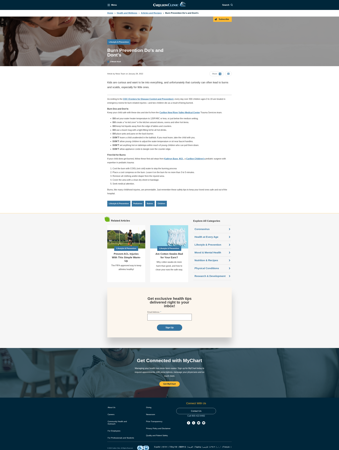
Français (226, 447)
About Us (111, 407)
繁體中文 (182, 447)
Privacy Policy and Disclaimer (158, 428)
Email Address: (154, 312)
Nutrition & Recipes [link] (206, 260)
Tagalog (198, 447)
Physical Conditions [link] (207, 268)
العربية (190, 447)
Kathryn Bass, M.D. (173, 159)
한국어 (165, 447)
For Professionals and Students (121, 438)
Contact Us (196, 411)
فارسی (205, 447)
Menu (114, 5)
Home (110, 13)
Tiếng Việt (173, 447)
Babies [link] (150, 203)
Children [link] (161, 203)
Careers (111, 414)
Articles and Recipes (151, 13)
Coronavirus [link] (202, 229)
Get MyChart (169, 384)
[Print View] (228, 74)
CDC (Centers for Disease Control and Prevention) (148, 99)
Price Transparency (154, 421)
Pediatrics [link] (137, 203)
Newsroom (150, 414)
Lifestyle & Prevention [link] (119, 203)
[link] (169, 5)
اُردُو (219, 447)
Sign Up (170, 327)
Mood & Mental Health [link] (208, 252)
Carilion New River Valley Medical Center (179, 112)
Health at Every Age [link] (206, 237)
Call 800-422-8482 (196, 418)
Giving (148, 407)
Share (214, 74)
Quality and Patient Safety (157, 435)
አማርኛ (212, 447)
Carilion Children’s (195, 159)
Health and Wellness (127, 13)
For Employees (114, 431)
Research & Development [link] (210, 276)
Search (225, 5)
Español (157, 447)
